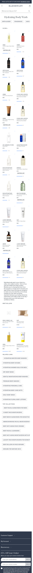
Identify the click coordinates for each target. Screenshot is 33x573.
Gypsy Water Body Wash (22, 169)
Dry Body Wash (8, 372)
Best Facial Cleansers (11, 431)
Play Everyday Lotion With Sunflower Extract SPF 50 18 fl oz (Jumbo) (22, 346)
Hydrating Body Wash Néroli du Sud (21, 246)
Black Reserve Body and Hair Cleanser (8, 72)
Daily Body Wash (9, 395)
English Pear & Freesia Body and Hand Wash (22, 120)
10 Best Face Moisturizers (12, 412)
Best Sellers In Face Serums (13, 444)
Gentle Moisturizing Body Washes (15, 376)
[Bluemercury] (16, 6)
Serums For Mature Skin (12, 449)
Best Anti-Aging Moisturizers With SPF (17, 435)
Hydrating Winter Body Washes (15, 358)
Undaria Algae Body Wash (8, 46)
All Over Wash (20, 71)
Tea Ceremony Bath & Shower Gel (22, 195)
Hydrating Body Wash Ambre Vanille (7, 222)
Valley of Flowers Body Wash (20, 47)
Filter (5, 28)
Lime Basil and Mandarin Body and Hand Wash (22, 96)
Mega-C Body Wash (21, 221)
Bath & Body (6, 21)
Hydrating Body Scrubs (11, 363)
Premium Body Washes (11, 381)
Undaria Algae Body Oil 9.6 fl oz (9, 346)
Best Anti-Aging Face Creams (13, 426)
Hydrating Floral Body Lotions (14, 399)
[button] (30, 6)
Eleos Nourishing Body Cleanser (6, 246)
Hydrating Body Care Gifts (12, 390)
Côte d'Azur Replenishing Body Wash (8, 120)
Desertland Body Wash (8, 95)
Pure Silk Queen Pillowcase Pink (20, 322)
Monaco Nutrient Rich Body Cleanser (7, 195)
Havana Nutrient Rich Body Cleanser (7, 170)
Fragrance (18, 21)
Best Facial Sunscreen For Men (15, 408)
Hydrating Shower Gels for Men (15, 367)
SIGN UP (28, 559)
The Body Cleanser (21, 146)
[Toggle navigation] (2, 6)
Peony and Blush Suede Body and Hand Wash (22, 272)
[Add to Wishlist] (15, 31)
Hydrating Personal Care (12, 385)
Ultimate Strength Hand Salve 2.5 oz (8, 322)
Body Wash (5, 146)
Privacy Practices (6, 572)
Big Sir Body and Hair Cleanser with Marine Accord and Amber (7, 272)
